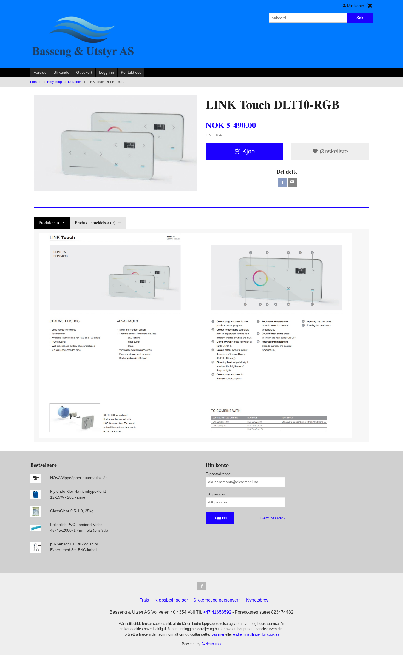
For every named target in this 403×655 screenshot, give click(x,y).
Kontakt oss (131, 72)
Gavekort (84, 72)
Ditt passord (216, 494)
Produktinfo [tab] (49, 222)
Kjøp (248, 151)
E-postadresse (218, 474)
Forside (40, 72)
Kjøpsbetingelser (171, 600)
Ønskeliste (333, 151)
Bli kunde (61, 72)
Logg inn (106, 72)
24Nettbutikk (212, 644)
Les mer (218, 634)
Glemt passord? (272, 518)
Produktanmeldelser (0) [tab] (95, 222)
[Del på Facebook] (282, 182)
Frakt (144, 600)
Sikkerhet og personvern (217, 600)
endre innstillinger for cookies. (256, 634)
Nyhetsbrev (257, 600)
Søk (359, 17)
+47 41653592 (217, 612)
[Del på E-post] (292, 182)
